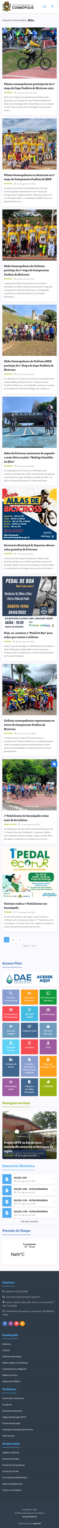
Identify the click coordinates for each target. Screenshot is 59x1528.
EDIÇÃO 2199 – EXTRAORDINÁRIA (31, 1200)
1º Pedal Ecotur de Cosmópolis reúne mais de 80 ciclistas (26, 818)
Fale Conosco (8, 1435)
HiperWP (37, 1523)
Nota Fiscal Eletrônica (12, 1483)
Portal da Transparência (13, 1465)
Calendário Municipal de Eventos (17, 1429)
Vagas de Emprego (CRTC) (14, 1417)
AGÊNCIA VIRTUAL (10, 1452)
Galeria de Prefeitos (11, 1381)
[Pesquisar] (52, 6)
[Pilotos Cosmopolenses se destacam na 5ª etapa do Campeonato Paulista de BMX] (29, 144)
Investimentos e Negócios (14, 1368)
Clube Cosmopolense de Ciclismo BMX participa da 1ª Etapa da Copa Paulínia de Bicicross (29, 365)
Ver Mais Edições (29, 1221)
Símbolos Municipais (12, 1356)
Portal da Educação (11, 1423)
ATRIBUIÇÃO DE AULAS (20, 1151)
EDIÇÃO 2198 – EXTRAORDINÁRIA (31, 1211)
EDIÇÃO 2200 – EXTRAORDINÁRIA (31, 1188)
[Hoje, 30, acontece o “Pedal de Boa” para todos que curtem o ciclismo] (29, 602)
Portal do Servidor (10, 1458)
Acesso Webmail (29, 1516)
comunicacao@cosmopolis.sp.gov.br (23, 1296)
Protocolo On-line (10, 1471)
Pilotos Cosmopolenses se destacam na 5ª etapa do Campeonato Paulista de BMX (29, 177)
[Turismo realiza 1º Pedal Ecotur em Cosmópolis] (29, 872)
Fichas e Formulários (12, 1490)
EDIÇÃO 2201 (20, 1177)
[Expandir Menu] (44, 6)
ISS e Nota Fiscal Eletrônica (14, 1477)
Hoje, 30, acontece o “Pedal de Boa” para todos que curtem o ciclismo (28, 635)
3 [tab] (51, 1114)
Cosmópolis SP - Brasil (29, 1252)
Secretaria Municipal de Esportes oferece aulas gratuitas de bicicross (29, 547)
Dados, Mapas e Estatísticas (15, 1362)
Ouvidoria (7, 1404)
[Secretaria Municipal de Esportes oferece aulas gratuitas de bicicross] (29, 514)
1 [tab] (47, 1114)
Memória (6, 1344)
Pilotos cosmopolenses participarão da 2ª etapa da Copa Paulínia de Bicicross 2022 (29, 86)
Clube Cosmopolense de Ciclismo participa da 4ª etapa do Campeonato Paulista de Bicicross (26, 270)
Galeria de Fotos (9, 1375)
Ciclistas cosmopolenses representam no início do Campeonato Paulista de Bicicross (29, 725)
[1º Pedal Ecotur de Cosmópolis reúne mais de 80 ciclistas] (29, 784)
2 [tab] (49, 1114)
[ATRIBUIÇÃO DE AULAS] (29, 1135)
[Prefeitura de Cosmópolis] (18, 6)
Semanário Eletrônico (12, 1410)
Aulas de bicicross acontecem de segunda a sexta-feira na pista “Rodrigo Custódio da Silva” (29, 457)
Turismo (6, 1350)
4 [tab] (54, 1114)
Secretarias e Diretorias (13, 1398)
